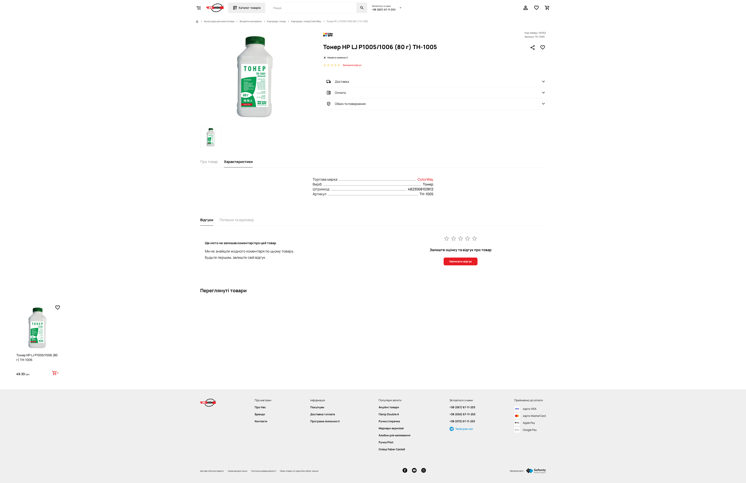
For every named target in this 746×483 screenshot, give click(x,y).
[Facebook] (405, 471)
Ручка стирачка (389, 421)
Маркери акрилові (391, 428)
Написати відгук (460, 261)
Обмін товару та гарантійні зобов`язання (299, 471)
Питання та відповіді (236, 219)
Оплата (340, 93)
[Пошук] (362, 8)
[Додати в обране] (543, 47)
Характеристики (238, 161)
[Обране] (536, 7)
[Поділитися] (532, 47)
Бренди (260, 414)
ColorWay (425, 179)
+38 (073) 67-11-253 (462, 421)
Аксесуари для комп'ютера (219, 21)
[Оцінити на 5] (474, 238)
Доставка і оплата (322, 414)
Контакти (261, 421)
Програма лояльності (325, 421)
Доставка (342, 81)
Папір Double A (389, 414)
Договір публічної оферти (212, 471)
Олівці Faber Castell (392, 449)
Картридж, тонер (276, 21)
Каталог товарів (250, 8)
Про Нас (260, 407)
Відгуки (206, 219)
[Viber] (423, 471)
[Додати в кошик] (55, 373)
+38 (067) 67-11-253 (383, 9)
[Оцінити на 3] (460, 238)
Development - (517, 470)
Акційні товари (389, 407)
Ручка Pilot (386, 442)
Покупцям (317, 407)
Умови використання (237, 471)
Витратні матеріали (251, 21)
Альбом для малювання (394, 435)
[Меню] (199, 7)
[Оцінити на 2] (453, 238)
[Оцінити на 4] (467, 238)
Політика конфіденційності (263, 471)
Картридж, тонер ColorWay (306, 21)
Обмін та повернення (350, 104)
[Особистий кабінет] (525, 7)
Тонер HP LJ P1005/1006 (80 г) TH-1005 (37, 357)
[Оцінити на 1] (446, 238)
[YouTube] (414, 471)
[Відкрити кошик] (547, 7)
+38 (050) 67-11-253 (462, 414)
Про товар (209, 161)
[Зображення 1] (210, 137)
